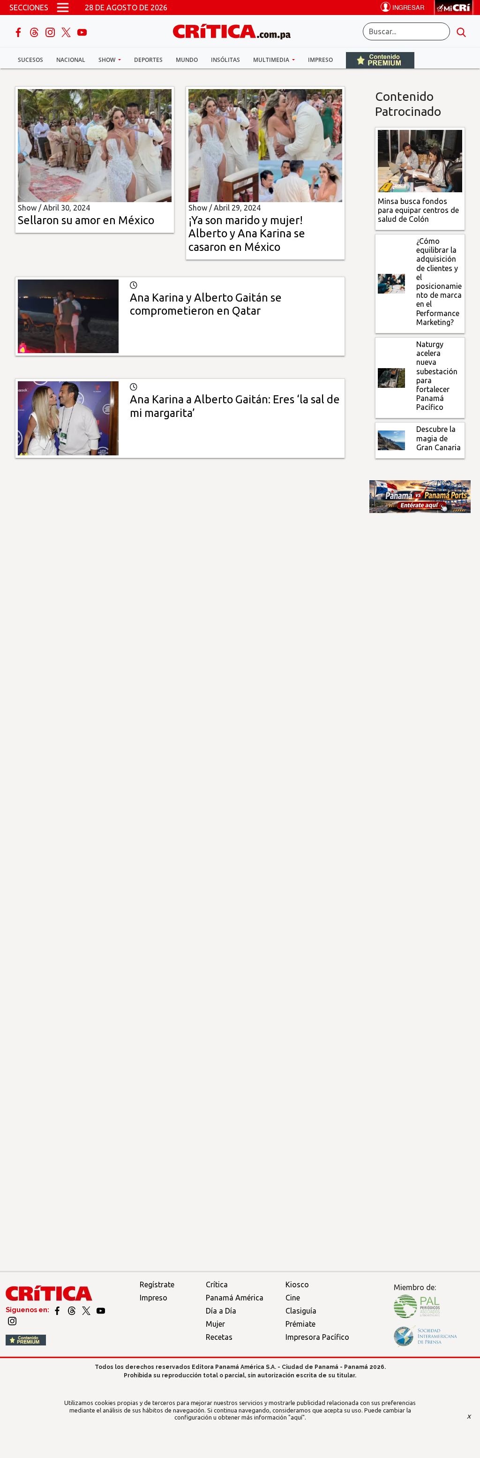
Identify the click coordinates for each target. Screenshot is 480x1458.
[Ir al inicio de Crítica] (236, 30)
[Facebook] (19, 31)
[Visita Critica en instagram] (12, 1320)
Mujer (215, 1324)
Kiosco (297, 1284)
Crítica (217, 1284)
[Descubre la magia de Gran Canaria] (391, 439)
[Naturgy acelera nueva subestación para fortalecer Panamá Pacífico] (391, 377)
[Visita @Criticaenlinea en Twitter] (72, 1310)
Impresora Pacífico (317, 1337)
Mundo (187, 60)
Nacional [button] (70, 60)
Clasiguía (300, 1311)
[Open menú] (62, 7)
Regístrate (157, 1284)
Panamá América (234, 1297)
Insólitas (225, 60)
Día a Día (221, 1311)
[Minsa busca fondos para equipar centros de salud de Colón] (420, 160)
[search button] (461, 31)
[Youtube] (82, 31)
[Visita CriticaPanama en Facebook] (58, 1310)
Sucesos (30, 60)
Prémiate (300, 1324)
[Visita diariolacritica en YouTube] (101, 1310)
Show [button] (107, 60)
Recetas (219, 1337)
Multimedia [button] (272, 60)
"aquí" (296, 1417)
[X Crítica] (67, 31)
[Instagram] (51, 31)
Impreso (320, 60)
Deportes (148, 60)
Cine (292, 1297)
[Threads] (35, 31)
